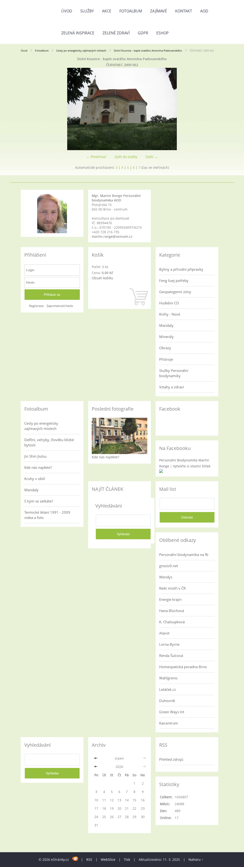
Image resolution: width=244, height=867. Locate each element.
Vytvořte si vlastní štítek (191, 466)
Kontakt (183, 11)
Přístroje (166, 359)
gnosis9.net (168, 565)
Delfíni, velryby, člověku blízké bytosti (49, 442)
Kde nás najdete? (38, 467)
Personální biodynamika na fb (183, 554)
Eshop (162, 33)
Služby (87, 11)
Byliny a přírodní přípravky (181, 269)
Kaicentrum (168, 723)
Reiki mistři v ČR (172, 588)
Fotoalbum (130, 11)
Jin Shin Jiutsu (35, 456)
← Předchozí (96, 156)
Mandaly (166, 325)
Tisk (127, 859)
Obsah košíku (102, 278)
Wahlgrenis (168, 678)
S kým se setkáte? (38, 501)
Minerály (166, 336)
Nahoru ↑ (195, 859)
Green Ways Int (171, 711)
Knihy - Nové (169, 314)
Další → (152, 156)
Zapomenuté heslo (59, 306)
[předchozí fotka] (28, 109)
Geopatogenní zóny (175, 291)
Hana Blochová (171, 610)
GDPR (143, 33)
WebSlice (108, 859)
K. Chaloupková (172, 621)
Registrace (36, 306)
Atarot (164, 633)
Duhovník (167, 700)
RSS (89, 859)
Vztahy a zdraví (171, 387)
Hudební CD (169, 303)
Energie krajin (170, 599)
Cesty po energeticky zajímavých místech (81, 50)
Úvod (66, 11)
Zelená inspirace (77, 33)
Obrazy (165, 347)
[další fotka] (215, 109)
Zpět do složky (126, 156)
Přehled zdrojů (171, 759)
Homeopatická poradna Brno (183, 666)
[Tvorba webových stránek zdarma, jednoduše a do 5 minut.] (75, 858)
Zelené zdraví (116, 33)
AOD (204, 11)
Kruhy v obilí (34, 478)
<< (96, 758)
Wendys (165, 577)
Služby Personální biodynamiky (173, 373)
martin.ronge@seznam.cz (112, 236)
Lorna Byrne (169, 644)
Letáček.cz (167, 689)
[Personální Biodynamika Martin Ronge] (161, 471)
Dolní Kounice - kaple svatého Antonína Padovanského (148, 50)
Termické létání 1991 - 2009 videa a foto (47, 515)
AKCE (106, 11)
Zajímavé (158, 11)
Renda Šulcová (171, 655)
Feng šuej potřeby (173, 280)
